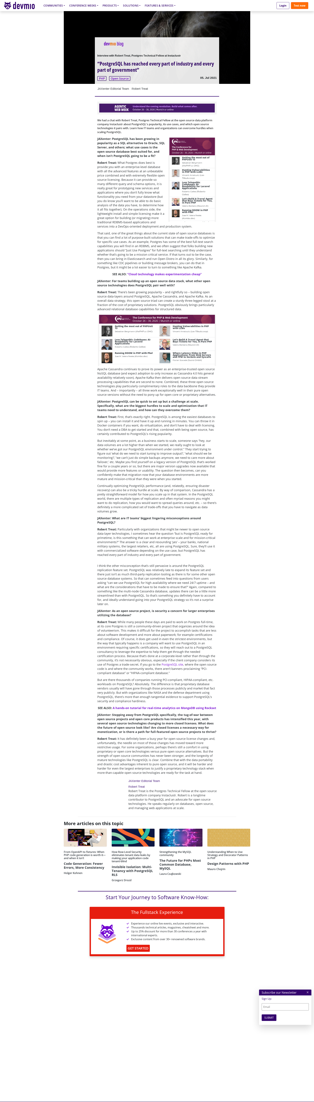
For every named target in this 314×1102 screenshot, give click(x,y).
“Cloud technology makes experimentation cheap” (164, 274)
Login (283, 5)
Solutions (131, 5)
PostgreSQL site (172, 664)
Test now (299, 5)
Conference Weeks (82, 5)
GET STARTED (138, 948)
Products (110, 5)
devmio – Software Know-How (22, 5)
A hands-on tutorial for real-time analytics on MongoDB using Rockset (164, 708)
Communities (53, 5)
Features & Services (159, 5)
